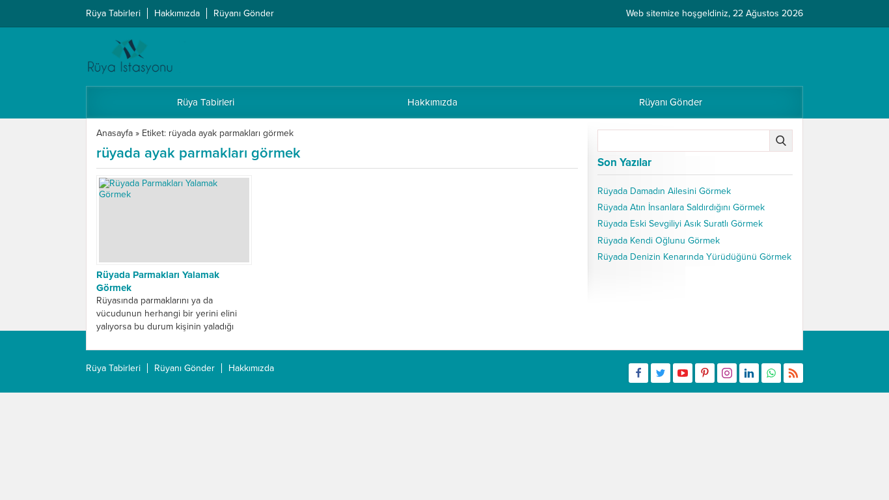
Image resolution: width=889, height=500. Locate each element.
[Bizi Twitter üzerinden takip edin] (660, 373)
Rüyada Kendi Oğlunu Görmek (658, 240)
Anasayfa (114, 133)
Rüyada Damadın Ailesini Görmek (664, 191)
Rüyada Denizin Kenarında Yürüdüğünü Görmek (694, 256)
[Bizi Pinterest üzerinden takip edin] (705, 373)
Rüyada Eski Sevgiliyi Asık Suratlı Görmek (680, 223)
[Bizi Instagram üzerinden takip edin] (727, 373)
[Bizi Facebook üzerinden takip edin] (638, 373)
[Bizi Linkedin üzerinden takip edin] (749, 373)
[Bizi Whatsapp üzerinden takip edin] (771, 373)
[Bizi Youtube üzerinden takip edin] (682, 373)
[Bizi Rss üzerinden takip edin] (793, 373)
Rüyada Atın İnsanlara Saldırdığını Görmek (681, 207)
